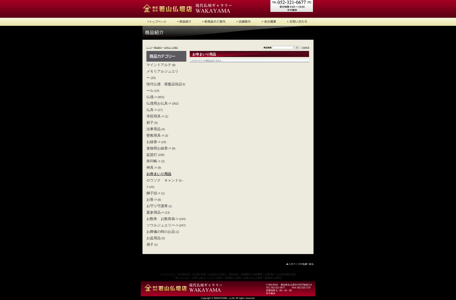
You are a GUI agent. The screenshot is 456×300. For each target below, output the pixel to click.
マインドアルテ (158, 65)
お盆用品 (153, 238)
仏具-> (151, 110)
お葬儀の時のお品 (160, 232)
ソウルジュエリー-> (162, 225)
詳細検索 (305, 47)
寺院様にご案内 (233, 277)
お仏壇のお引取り (217, 274)
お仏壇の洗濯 (199, 274)
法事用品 (153, 129)
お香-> (151, 199)
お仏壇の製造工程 (286, 274)
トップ (149, 47)
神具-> (151, 167)
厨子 (150, 123)
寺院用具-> (155, 116)
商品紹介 (158, 47)
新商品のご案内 (273, 277)
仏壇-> (151, 97)
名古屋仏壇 (184, 274)
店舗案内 (245, 274)
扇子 (150, 244)
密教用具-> (155, 135)
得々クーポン (183, 277)
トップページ (168, 274)
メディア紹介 (215, 277)
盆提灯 (151, 155)
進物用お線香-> (158, 148)
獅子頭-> (153, 193)
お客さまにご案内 (253, 277)
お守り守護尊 (157, 206)
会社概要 (257, 274)
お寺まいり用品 (171, 47)
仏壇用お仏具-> (158, 103)
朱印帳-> (153, 161)
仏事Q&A (269, 274)
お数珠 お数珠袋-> (162, 219)
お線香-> (153, 142)
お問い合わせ (199, 277)
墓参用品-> (155, 212)
